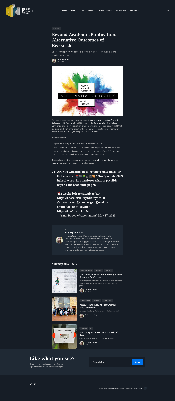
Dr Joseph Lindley (63, 60)
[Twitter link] (31, 384)
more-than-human (86, 270)
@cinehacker (66, 207)
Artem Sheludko (137, 388)
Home (64, 10)
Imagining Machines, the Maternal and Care (98, 333)
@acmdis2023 (113, 176)
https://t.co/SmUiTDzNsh (74, 211)
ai (91, 328)
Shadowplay (134, 10)
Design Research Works (111, 388)
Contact (91, 10)
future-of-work (85, 300)
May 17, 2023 (107, 215)
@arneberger (85, 202)
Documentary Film (105, 10)
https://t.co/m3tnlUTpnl (73, 198)
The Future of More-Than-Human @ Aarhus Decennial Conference (100, 275)
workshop (56, 28)
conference (108, 270)
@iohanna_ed (66, 202)
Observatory (121, 10)
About (82, 10)
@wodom (102, 202)
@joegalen (83, 207)
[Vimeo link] (34, 384)
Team (73, 10)
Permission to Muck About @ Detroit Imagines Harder (97, 306)
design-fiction (107, 300)
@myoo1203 (98, 198)
